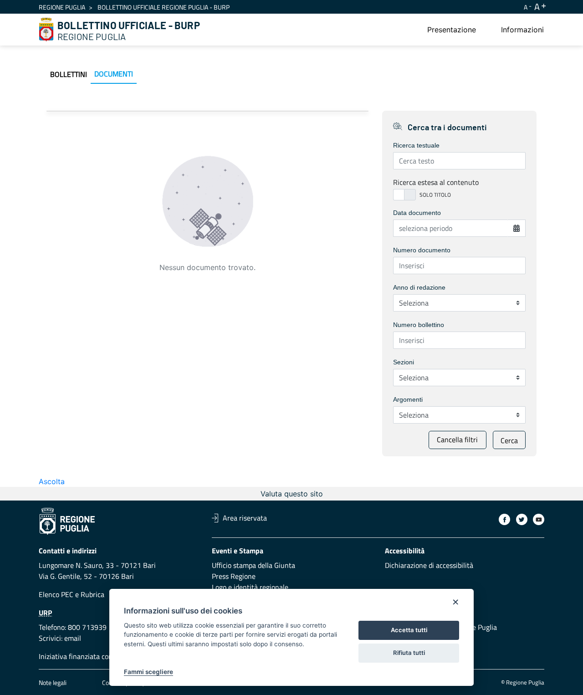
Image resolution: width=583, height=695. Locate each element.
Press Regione (234, 576)
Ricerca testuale (416, 145)
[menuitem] (451, 29)
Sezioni (403, 362)
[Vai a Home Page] (46, 29)
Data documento (417, 213)
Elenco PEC (56, 594)
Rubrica (92, 594)
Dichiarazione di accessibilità (429, 565)
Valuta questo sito (292, 493)
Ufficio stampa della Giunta (253, 565)
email (72, 638)
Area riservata (245, 518)
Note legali (52, 682)
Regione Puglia (62, 7)
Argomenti (408, 399)
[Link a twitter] (521, 519)
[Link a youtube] (538, 519)
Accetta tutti (409, 630)
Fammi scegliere (148, 671)
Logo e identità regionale (250, 587)
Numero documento (421, 250)
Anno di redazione (419, 287)
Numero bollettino (418, 325)
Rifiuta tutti (409, 652)
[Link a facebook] (504, 519)
